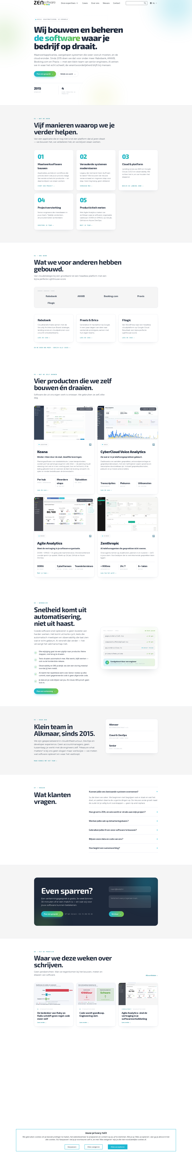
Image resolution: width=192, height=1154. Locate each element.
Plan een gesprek (45, 74)
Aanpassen (72, 1147)
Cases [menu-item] (85, 3)
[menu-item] (70, 3)
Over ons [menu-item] (95, 3)
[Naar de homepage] (44, 3)
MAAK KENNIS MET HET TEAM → (45, 761)
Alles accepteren (118, 1147)
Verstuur (116, 914)
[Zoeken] (145, 3)
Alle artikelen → (152, 975)
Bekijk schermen (85, 409)
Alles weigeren (93, 1147)
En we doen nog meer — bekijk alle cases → (52, 347)
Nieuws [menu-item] (106, 3)
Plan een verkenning (46, 691)
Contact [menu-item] (116, 3)
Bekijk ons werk (68, 74)
